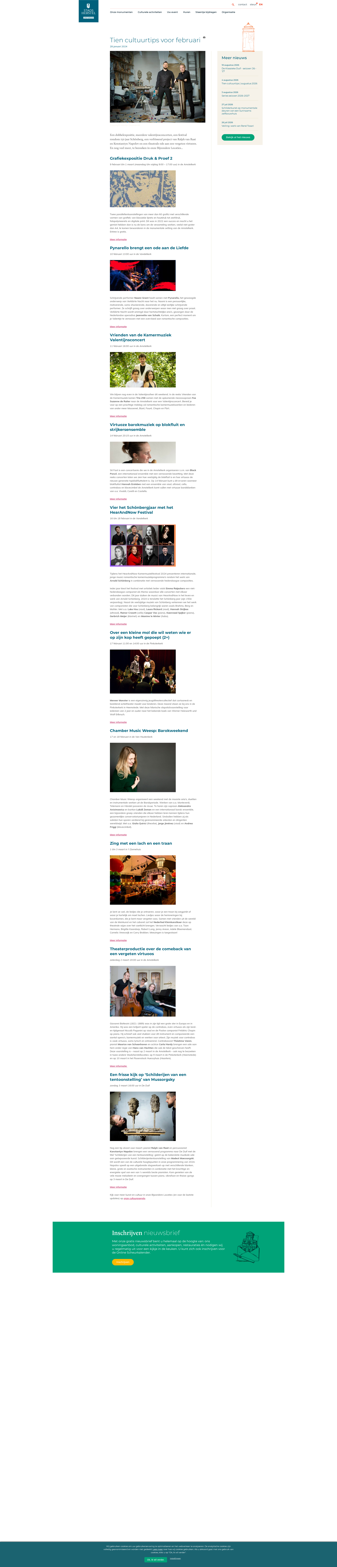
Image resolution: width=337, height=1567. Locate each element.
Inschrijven (280, 1548)
